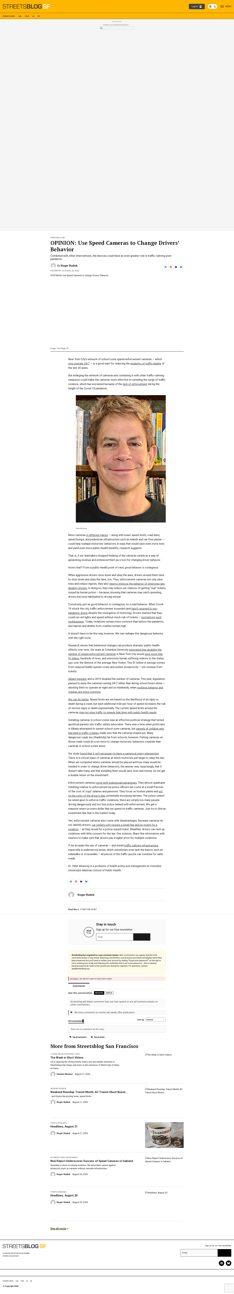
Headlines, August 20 (63, 1195)
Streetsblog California (63, 1054)
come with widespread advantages (116, 782)
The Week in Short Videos (67, 1057)
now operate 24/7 (79, 363)
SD (39, 16)
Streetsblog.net (57, 238)
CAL (20, 16)
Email (100, 937)
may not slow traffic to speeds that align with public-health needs (117, 712)
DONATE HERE (9, 16)
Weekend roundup (58, 1088)
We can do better (78, 699)
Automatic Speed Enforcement (64, 1157)
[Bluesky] (228, 1263)
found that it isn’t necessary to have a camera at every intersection (119, 753)
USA (27, 16)
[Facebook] (221, 1263)
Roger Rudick (69, 265)
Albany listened (77, 679)
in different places (97, 535)
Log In (195, 6)
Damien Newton (65, 1074)
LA (33, 16)
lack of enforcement (135, 384)
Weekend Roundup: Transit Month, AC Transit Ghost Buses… (89, 1092)
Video (77, 1054)
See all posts (58, 1228)
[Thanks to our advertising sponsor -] (117, 127)
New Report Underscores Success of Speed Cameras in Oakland (91, 1161)
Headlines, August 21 (63, 1126)
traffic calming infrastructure (141, 845)
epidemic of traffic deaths (145, 363)
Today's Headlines (58, 1123)
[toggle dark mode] (212, 6)
